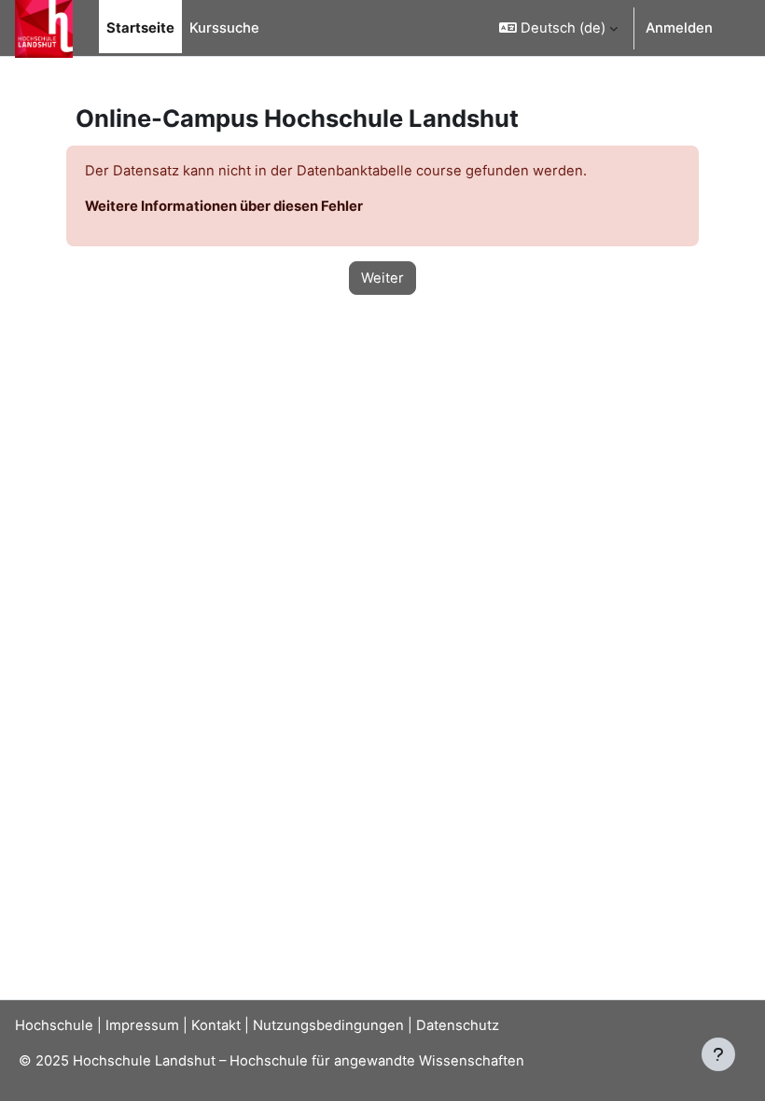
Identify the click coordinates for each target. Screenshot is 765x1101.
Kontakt (216, 1025)
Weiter (382, 278)
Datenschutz (457, 1025)
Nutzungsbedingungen (328, 1025)
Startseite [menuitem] (140, 28)
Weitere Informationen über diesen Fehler (224, 206)
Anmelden (679, 28)
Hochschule (54, 1025)
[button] (558, 28)
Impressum (142, 1025)
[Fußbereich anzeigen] (718, 1054)
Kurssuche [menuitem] (224, 28)
